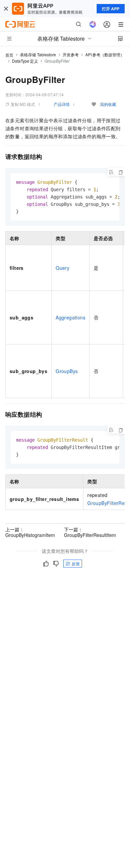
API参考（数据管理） (104, 54)
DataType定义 (25, 61)
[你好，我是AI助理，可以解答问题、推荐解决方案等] (93, 24)
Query (62, 267)
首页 (9, 55)
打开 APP (110, 9)
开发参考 (71, 54)
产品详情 (62, 104)
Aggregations (70, 317)
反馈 (76, 563)
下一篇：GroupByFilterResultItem (90, 532)
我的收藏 (108, 104)
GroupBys (67, 371)
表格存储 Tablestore (38, 54)
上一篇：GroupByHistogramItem (30, 532)
